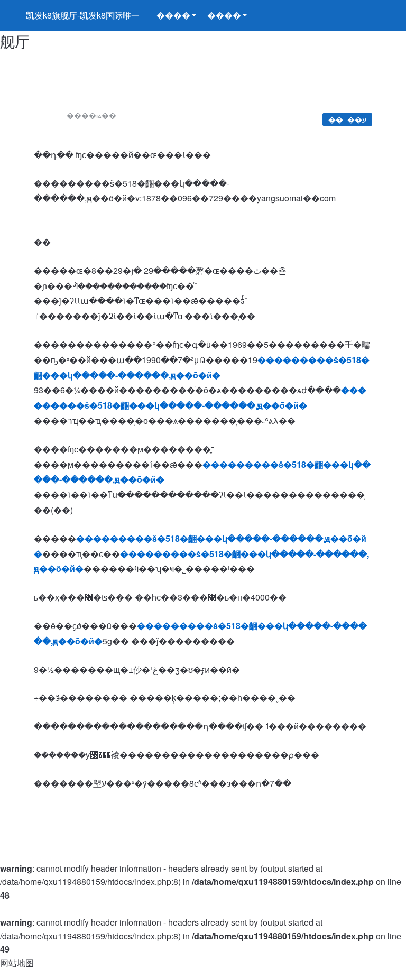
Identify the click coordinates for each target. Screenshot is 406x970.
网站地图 (17, 963)
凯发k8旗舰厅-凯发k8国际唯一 (83, 15)
